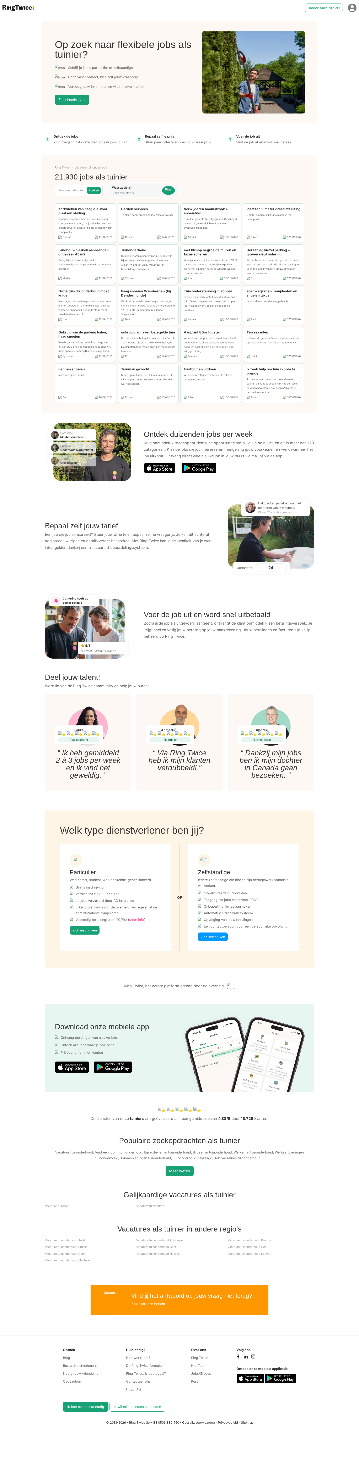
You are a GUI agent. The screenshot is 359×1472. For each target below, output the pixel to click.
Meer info (136, 920)
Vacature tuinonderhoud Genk (65, 1253)
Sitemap (247, 1422)
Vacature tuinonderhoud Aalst (65, 1240)
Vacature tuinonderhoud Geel (247, 1247)
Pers (194, 1381)
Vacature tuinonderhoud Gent (156, 1247)
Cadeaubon (72, 1381)
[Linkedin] (245, 1357)
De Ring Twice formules (144, 1365)
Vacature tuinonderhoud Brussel (66, 1247)
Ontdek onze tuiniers (323, 8)
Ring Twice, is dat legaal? (146, 1373)
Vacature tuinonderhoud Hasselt (158, 1253)
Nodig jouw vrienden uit (82, 1373)
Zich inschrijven (72, 100)
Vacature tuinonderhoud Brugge (249, 1240)
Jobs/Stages (201, 1373)
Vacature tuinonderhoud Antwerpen (160, 1240)
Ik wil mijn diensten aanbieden (137, 1407)
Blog (66, 1358)
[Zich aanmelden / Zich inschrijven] (352, 8)
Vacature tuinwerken (150, 1206)
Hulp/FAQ (133, 1389)
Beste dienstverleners (80, 1365)
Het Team (198, 1365)
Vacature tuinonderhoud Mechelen (68, 1260)
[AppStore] (159, 468)
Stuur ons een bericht (148, 1304)
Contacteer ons (138, 1381)
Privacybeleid (228, 1422)
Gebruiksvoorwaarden (198, 1422)
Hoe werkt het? (138, 1358)
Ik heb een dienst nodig (85, 1407)
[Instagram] (253, 1357)
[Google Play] (199, 468)
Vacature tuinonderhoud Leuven (249, 1253)
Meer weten (179, 1171)
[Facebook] (238, 1357)
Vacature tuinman (57, 1206)
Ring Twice (62, 167)
